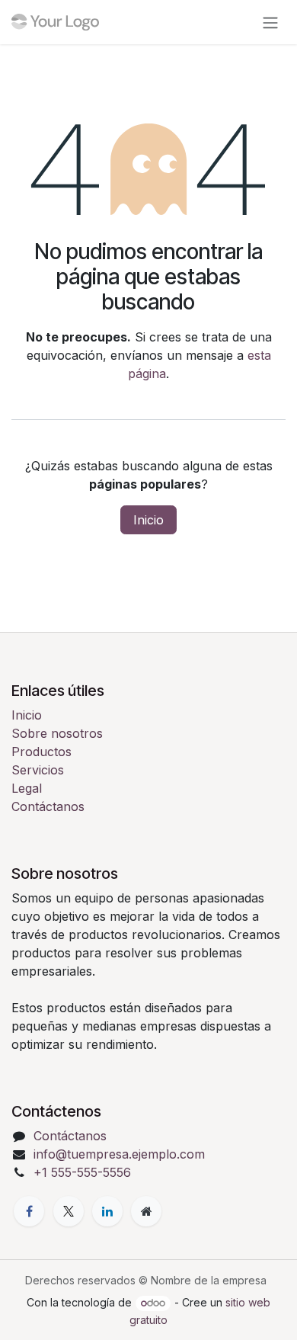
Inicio (148, 519)
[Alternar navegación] (270, 22)
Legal (26, 788)
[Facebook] (29, 1211)
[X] (68, 1211)
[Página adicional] (146, 1211)
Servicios (37, 769)
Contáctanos (48, 806)
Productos (41, 751)
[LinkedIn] (107, 1211)
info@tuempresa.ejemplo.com (119, 1154)
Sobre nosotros (57, 733)
